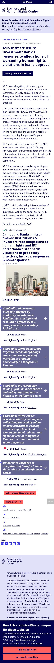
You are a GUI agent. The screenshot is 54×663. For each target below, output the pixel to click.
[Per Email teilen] (18, 543)
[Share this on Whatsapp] (2, 543)
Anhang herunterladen (16, 73)
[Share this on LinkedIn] (10, 543)
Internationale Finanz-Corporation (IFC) (16, 534)
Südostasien (7, 526)
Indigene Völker (35, 534)
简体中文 (26, 29)
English (17, 29)
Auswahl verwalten (27, 657)
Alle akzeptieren (27, 649)
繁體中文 (36, 29)
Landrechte (44, 534)
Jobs (26, 573)
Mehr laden (11, 502)
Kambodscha (16, 526)
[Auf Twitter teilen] (6, 543)
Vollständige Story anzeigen (20, 493)
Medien (33, 573)
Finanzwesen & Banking (11, 518)
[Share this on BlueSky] (14, 543)
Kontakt (21, 575)
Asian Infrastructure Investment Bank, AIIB (17, 510)
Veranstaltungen (14, 573)
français (41, 454)
